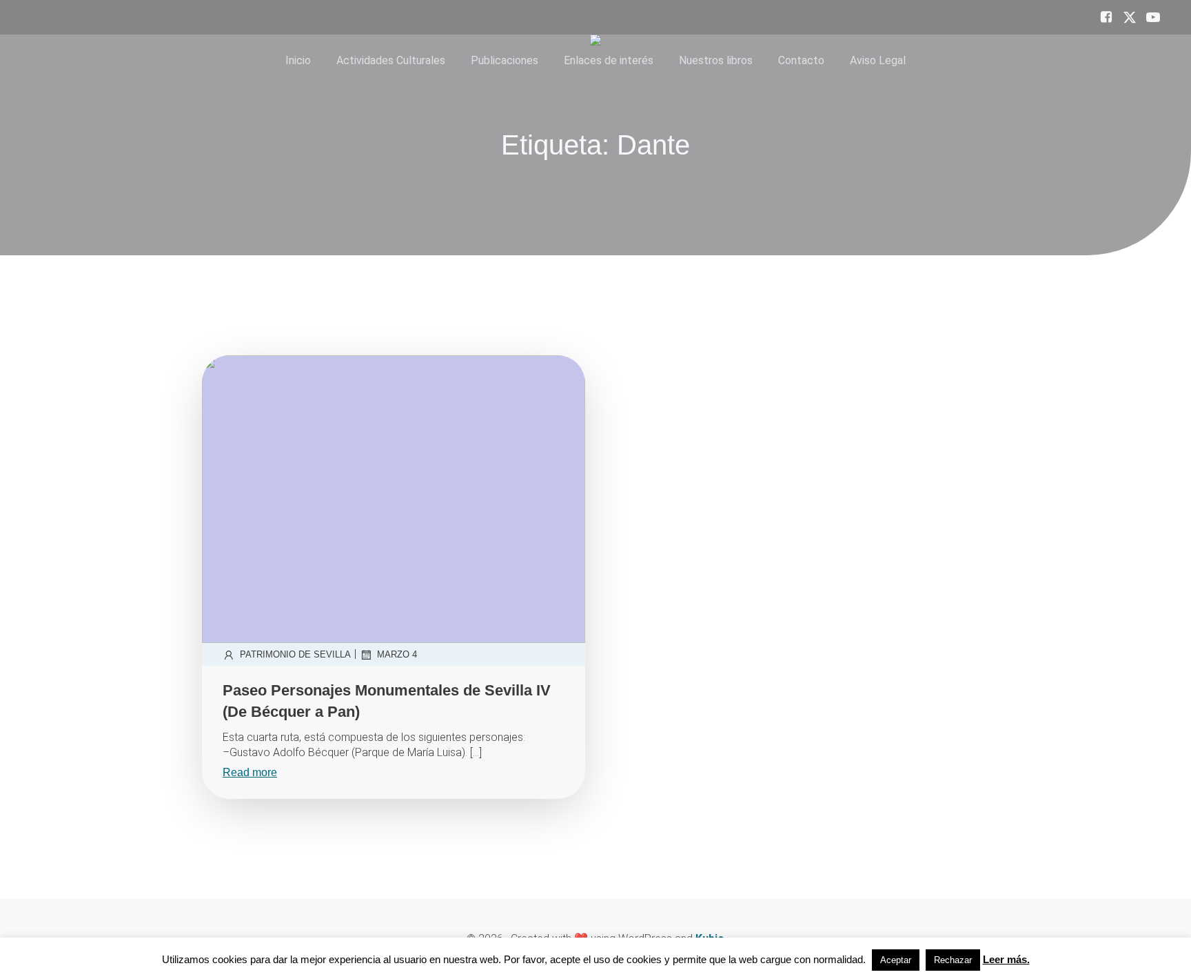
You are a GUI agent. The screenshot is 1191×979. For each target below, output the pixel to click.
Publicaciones (504, 60)
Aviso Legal (878, 60)
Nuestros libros (716, 60)
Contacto (801, 60)
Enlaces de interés (608, 60)
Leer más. (1006, 959)
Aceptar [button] (895, 960)
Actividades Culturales (390, 60)
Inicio (298, 60)
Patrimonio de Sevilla (295, 654)
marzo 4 (397, 654)
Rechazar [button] (953, 960)
